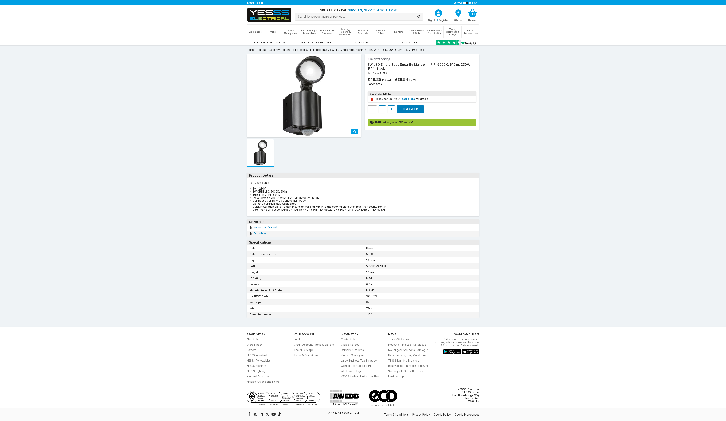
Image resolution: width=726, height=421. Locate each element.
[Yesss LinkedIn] (262, 414)
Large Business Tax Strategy (359, 360)
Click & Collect (350, 344)
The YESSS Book (398, 339)
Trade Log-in (410, 108)
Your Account (304, 334)
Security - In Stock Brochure (406, 371)
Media (392, 334)
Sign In (432, 20)
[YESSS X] (268, 414)
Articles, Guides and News (263, 381)
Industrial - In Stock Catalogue (407, 344)
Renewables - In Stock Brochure (408, 365)
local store (408, 98)
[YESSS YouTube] (274, 414)
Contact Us (348, 339)
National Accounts (258, 376)
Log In (297, 339)
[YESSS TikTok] (279, 414)
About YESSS (256, 334)
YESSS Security (256, 365)
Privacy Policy (421, 414)
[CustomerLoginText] (438, 12)
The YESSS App (304, 350)
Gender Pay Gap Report (356, 365)
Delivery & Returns (352, 350)
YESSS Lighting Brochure (403, 360)
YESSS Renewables (259, 360)
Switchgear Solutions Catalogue (408, 350)
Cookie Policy (442, 414)
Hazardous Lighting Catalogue (407, 355)
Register (444, 20)
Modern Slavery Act (353, 355)
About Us (252, 339)
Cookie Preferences (467, 414)
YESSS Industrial (257, 355)
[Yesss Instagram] (256, 414)
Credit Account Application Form (314, 344)
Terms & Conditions (306, 355)
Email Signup (396, 376)
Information (349, 334)
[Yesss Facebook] (250, 414)
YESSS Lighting (256, 371)
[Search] (419, 16)
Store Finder (254, 344)
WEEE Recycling (351, 371)
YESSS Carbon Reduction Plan (360, 376)
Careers (251, 350)
